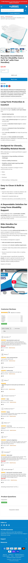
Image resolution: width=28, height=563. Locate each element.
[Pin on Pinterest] (9, 86)
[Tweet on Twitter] (4, 86)
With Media (17, 328)
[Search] (25, 10)
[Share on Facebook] (2, 86)
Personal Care (9, 16)
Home (2, 16)
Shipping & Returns (19, 554)
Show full (3, 346)
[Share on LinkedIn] (7, 86)
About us (5, 554)
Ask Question (4, 502)
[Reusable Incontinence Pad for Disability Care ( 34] (3, 50)
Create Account (6, 556)
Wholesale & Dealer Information (14, 557)
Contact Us (10, 554)
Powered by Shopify (14, 560)
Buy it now (14, 79)
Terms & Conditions (19, 556)
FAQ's (12, 556)
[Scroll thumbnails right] (26, 50)
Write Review (4, 323)
